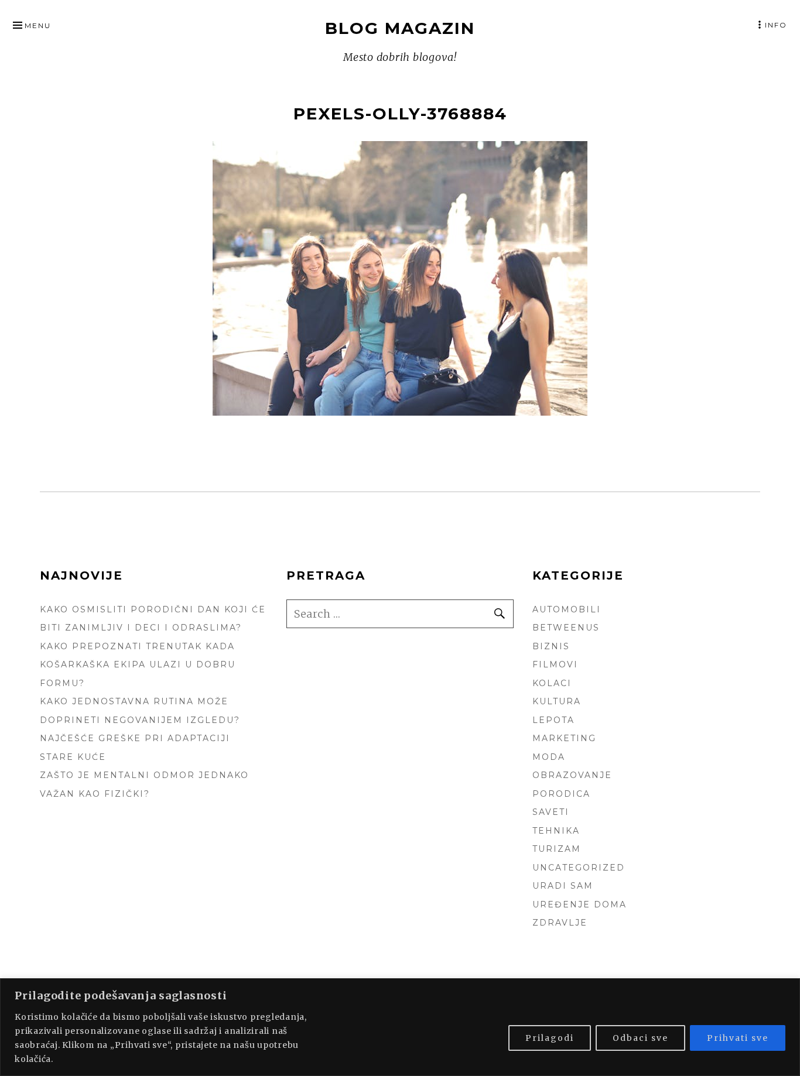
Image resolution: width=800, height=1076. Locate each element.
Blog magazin (400, 28)
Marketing (564, 738)
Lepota (553, 720)
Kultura (556, 701)
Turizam (556, 849)
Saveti (550, 812)
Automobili (566, 609)
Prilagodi (549, 1038)
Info (776, 24)
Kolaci (552, 683)
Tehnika (556, 830)
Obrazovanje (572, 775)
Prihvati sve (737, 1038)
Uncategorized (578, 867)
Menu (38, 25)
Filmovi (555, 664)
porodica (561, 794)
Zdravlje (559, 922)
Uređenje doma (579, 904)
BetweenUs (566, 627)
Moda (548, 757)
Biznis (551, 646)
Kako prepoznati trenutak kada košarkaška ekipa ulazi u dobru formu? (137, 664)
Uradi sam (562, 885)
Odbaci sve (640, 1038)
